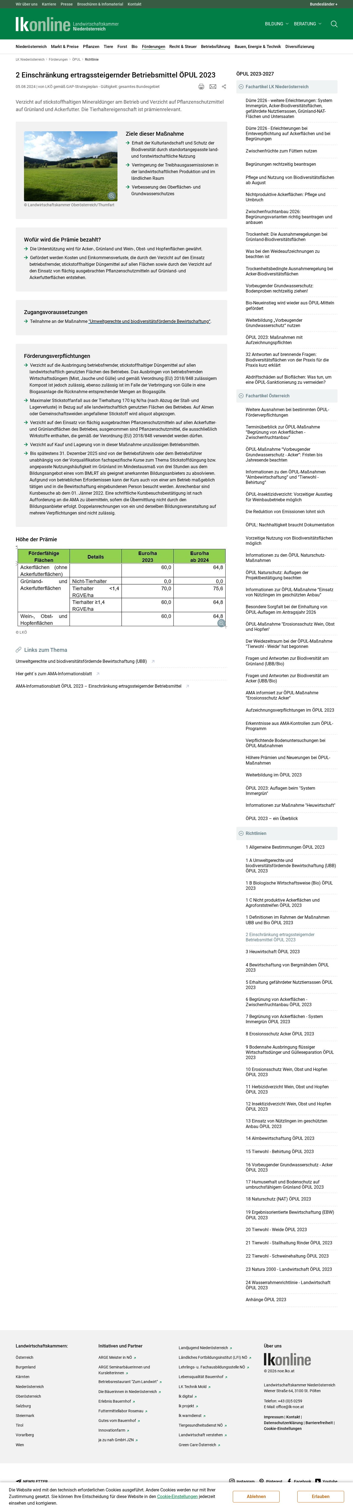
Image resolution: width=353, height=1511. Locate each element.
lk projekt (186, 1406)
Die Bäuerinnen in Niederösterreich (127, 1391)
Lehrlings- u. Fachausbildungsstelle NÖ (212, 1367)
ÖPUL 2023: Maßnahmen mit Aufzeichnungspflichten (274, 340)
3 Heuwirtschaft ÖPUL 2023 (273, 951)
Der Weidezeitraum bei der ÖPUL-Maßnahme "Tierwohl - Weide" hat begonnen (289, 644)
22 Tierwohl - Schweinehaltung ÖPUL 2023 (287, 1256)
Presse (67, 4)
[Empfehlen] (213, 86)
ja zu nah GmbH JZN (116, 1440)
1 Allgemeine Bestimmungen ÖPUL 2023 (285, 847)
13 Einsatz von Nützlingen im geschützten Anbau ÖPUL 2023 (286, 1123)
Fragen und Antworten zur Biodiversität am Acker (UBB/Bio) (287, 678)
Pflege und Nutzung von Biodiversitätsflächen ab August (290, 180)
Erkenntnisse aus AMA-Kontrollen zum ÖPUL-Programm (289, 726)
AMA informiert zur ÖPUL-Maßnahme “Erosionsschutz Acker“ (282, 695)
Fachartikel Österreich (268, 395)
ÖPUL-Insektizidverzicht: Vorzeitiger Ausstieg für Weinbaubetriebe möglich (289, 497)
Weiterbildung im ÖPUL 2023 (274, 775)
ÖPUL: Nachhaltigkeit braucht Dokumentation (290, 524)
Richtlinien (256, 833)
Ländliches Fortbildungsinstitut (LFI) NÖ (213, 1357)
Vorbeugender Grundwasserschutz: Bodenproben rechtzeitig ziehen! (280, 288)
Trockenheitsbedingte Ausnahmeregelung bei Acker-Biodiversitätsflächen (289, 271)
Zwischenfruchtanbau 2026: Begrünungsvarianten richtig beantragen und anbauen (289, 217)
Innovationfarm (111, 1430)
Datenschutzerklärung (283, 1423)
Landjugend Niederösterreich (203, 1348)
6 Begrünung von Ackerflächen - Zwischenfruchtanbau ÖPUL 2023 (279, 1002)
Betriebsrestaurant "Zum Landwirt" (128, 1381)
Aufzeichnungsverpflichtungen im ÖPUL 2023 (290, 710)
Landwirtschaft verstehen (201, 1435)
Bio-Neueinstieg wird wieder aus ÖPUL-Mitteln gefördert (290, 305)
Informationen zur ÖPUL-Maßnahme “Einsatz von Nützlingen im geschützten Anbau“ (289, 592)
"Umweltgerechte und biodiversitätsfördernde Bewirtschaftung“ (149, 321)
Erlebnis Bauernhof (114, 1401)
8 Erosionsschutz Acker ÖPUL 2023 (280, 1033)
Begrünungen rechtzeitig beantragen (281, 164)
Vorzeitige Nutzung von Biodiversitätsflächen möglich (289, 540)
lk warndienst (190, 1415)
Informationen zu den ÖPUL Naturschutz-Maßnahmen (285, 558)
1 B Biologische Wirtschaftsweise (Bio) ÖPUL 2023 (289, 885)
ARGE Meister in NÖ (115, 1357)
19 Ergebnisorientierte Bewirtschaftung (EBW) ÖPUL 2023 (290, 1215)
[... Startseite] (67, 24)
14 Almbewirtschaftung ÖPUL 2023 (280, 1138)
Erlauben (321, 1496)
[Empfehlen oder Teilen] (224, 86)
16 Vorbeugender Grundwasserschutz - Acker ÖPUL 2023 (289, 1167)
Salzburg (23, 1406)
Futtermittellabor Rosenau (120, 1411)
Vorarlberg (25, 1435)
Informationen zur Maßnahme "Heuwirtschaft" (290, 805)
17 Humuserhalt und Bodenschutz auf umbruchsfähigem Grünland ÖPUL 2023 (285, 1184)
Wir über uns (27, 4)
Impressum (274, 1417)
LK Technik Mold (193, 1386)
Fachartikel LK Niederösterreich (277, 86)
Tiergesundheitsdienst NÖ (201, 1425)
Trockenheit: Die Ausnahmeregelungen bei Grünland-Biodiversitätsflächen (286, 237)
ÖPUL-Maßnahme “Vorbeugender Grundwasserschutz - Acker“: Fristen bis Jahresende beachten (284, 454)
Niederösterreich (30, 1386)
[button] (277, 24)
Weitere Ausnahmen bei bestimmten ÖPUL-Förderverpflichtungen (287, 412)
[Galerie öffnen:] (70, 166)
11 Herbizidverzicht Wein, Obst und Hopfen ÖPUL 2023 (287, 1089)
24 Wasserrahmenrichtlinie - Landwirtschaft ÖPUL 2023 (288, 1285)
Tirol (19, 1425)
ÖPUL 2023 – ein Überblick (272, 818)
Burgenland (26, 1367)
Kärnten (23, 1377)
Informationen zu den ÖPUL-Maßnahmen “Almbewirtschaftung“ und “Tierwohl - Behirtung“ (286, 477)
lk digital (186, 1396)
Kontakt (134, 4)
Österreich (24, 1357)
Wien (20, 1445)
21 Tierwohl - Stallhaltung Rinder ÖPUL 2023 (289, 1242)
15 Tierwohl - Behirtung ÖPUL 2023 (280, 1151)
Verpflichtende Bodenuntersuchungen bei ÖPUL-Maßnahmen (285, 743)
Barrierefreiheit (319, 1423)
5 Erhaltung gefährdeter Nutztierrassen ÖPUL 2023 (289, 985)
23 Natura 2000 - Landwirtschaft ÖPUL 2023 (289, 1269)
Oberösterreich (28, 1396)
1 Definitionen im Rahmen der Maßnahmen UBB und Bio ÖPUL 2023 (288, 920)
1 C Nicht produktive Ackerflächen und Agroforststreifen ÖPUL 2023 (283, 903)
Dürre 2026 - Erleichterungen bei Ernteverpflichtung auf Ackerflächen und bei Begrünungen (288, 133)
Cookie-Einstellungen (283, 1428)
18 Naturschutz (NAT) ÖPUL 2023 (278, 1199)
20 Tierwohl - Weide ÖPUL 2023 (276, 1229)
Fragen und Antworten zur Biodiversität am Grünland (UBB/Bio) (287, 661)
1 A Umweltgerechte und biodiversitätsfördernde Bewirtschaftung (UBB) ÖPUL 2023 (291, 866)
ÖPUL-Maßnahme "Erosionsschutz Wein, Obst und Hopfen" (290, 626)
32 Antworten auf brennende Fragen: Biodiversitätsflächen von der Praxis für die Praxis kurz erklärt (287, 360)
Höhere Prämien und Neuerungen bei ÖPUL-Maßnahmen (288, 760)
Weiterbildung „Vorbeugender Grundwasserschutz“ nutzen (274, 323)
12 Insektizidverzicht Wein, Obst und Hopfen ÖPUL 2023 (288, 1106)
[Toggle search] (334, 23)
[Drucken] (201, 86)
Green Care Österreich (197, 1445)
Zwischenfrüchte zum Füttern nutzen (281, 151)
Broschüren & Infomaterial (100, 4)
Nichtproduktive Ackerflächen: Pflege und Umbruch (285, 197)
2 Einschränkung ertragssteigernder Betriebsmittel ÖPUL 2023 (280, 937)
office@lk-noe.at (290, 1407)
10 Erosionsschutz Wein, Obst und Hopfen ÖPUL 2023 (286, 1072)
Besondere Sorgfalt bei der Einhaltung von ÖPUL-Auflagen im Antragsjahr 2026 (286, 609)
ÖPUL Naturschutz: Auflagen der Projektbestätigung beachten (277, 575)
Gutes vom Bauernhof (117, 1420)
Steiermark (25, 1415)
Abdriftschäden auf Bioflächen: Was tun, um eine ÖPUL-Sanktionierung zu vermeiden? (288, 379)
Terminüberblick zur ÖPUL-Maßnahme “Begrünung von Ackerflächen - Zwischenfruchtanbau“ (283, 432)
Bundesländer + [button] (324, 4)
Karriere (49, 4)
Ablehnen (256, 1496)
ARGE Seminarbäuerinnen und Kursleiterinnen (124, 1370)
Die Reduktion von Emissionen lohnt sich (285, 511)
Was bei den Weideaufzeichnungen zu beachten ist (283, 254)
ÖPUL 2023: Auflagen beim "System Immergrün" (280, 791)
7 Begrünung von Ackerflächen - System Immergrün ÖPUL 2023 (284, 1019)
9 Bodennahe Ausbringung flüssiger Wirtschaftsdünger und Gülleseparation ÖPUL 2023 (290, 1052)
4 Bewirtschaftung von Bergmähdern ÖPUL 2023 (287, 967)
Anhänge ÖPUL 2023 (266, 1299)
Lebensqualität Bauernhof (201, 1377)
